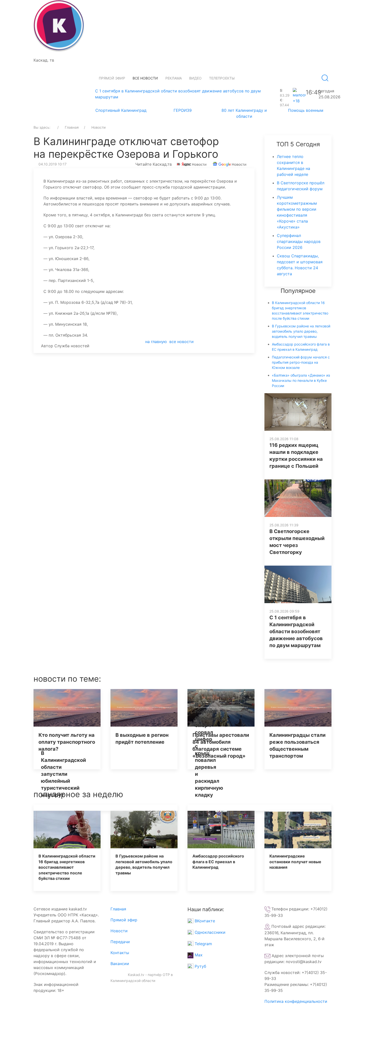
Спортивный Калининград (120, 110)
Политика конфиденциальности (295, 1001)
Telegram (202, 943)
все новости (181, 341)
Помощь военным (305, 110)
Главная (118, 908)
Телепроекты (222, 78)
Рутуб (199, 966)
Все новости (145, 78)
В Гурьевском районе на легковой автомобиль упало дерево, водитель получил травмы (301, 331)
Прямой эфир (112, 78)
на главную (156, 341)
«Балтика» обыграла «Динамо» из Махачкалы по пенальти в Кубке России (301, 380)
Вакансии (119, 963)
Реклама (173, 78)
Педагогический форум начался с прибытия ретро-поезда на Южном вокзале (301, 362)
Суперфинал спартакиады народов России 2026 (299, 241)
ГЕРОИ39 (183, 110)
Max (198, 954)
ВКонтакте (204, 920)
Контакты (119, 952)
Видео (195, 78)
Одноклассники (209, 932)
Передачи (120, 941)
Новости (119, 930)
